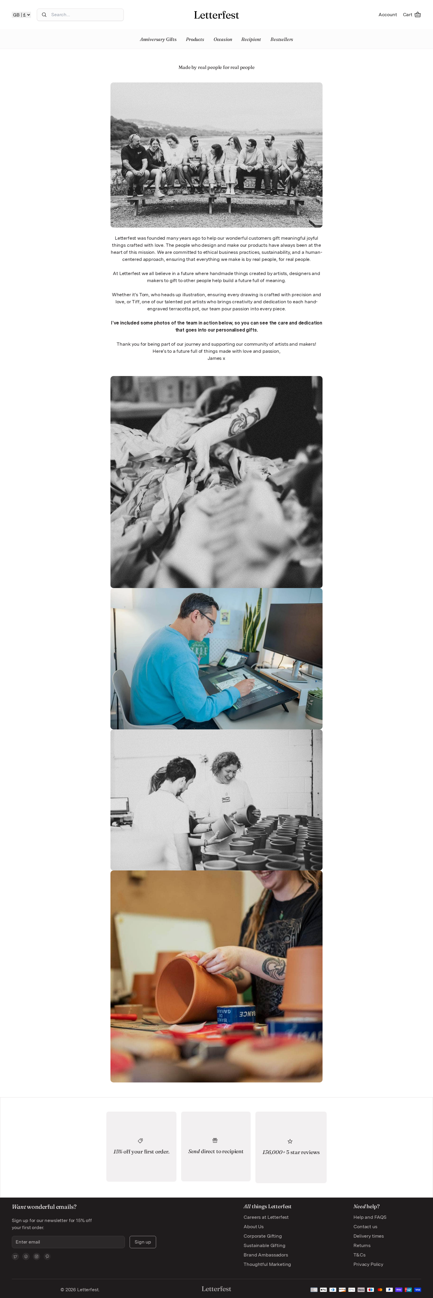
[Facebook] (25, 1256)
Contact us (365, 1226)
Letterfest (87, 1289)
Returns (362, 1245)
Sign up (143, 1242)
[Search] (44, 14)
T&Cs (359, 1255)
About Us (254, 1226)
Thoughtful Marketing (267, 1264)
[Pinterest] (47, 1256)
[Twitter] (15, 1256)
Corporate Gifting (263, 1236)
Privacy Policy (368, 1264)
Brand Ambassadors (266, 1255)
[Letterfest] (216, 15)
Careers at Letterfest (266, 1217)
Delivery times (368, 1236)
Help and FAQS (369, 1217)
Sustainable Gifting (264, 1245)
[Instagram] (36, 1256)
